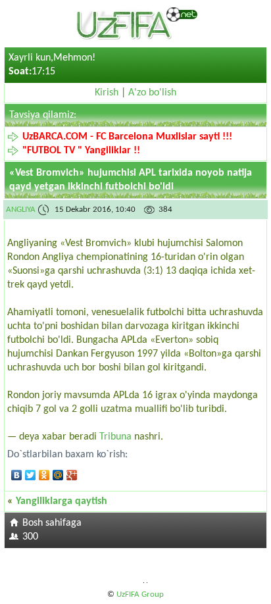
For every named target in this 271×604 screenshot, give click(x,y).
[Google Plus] (72, 475)
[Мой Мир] (58, 475)
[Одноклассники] (44, 475)
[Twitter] (30, 475)
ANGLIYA (21, 209)
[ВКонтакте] (17, 475)
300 (30, 537)
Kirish (106, 93)
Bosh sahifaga (52, 523)
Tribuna (115, 437)
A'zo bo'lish (152, 93)
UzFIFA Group (140, 594)
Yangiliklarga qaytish (61, 501)
